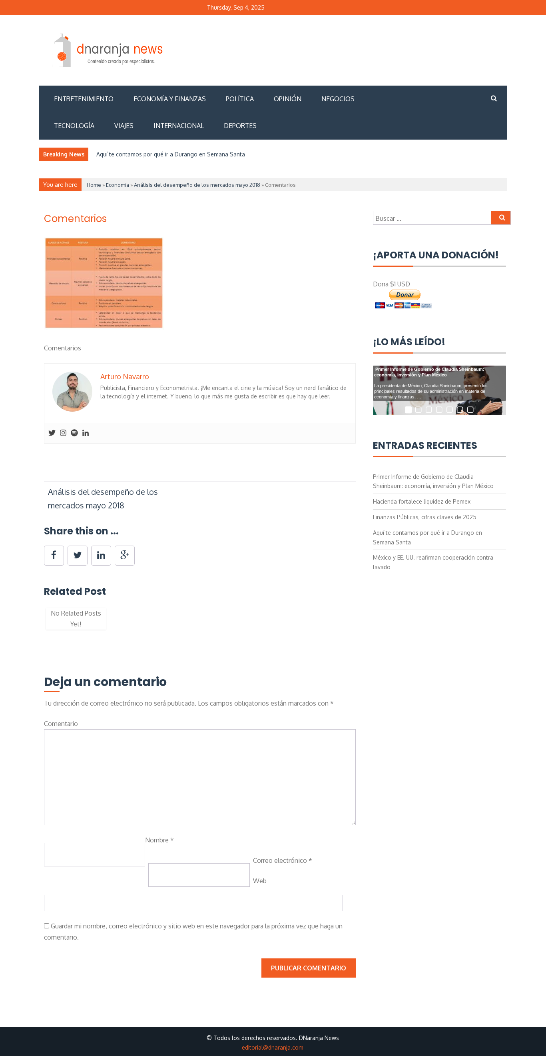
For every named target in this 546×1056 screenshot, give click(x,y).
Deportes (240, 126)
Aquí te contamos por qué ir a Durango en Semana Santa (170, 154)
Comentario (61, 724)
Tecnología (74, 126)
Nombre (159, 840)
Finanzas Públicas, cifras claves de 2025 (424, 517)
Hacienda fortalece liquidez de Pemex (421, 501)
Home (94, 185)
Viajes (124, 126)
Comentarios (75, 218)
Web (260, 881)
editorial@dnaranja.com (272, 1047)
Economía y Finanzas (170, 99)
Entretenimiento (84, 99)
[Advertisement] (360, 49)
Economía (117, 185)
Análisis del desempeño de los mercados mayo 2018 (197, 185)
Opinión (287, 99)
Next (368, 623)
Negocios (338, 99)
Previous (32, 623)
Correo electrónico (282, 860)
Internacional (178, 126)
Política (240, 99)
